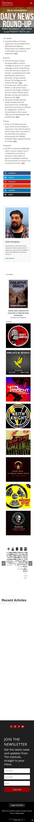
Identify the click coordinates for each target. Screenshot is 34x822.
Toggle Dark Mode (17, 805)
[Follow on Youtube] (22, 726)
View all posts (9, 258)
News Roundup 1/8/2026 (17, 666)
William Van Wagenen (19, 317)
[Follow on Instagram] (15, 726)
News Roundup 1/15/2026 (17, 632)
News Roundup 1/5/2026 (17, 701)
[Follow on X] (11, 726)
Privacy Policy (20, 813)
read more (17, 638)
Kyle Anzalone (12, 32)
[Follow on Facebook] (18, 726)
